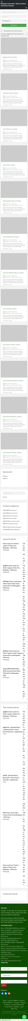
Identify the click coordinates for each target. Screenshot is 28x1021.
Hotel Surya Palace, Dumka (11, 344)
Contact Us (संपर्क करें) (12, 1000)
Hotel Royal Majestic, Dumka (12, 416)
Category (3, 971)
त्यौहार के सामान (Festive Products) (12, 527)
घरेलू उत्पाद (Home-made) (10, 518)
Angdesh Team (8, 61)
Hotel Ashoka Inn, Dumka (11, 237)
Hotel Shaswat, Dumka (10, 129)
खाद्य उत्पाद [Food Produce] (10, 516)
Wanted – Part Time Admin (8, 946)
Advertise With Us (7, 1002)
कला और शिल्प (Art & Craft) (10, 513)
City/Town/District (6, 965)
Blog (4, 1000)
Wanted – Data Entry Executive (9, 948)
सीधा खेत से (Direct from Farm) (11, 521)
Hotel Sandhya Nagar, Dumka (12, 452)
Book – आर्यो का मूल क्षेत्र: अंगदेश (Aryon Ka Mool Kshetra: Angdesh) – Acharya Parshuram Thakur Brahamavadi (13, 930)
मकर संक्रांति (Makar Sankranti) (11, 529)
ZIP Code (3, 978)
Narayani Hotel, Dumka (10, 93)
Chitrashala (4, 954)
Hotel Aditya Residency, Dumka (13, 380)
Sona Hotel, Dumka (9, 165)
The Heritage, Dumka (10, 309)
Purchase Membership (17, 1004)
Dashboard (7, 1004)
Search (14, 25)
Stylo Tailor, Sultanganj (7, 960)
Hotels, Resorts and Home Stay (11, 60)
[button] (24, 1017)
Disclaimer (16, 1006)
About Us (22, 1000)
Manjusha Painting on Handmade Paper (12, 934)
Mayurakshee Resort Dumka (12, 201)
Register (23, 1002)
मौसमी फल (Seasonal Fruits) (10, 523)
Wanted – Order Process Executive (10, 956)
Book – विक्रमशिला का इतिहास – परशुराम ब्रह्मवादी (12, 942)
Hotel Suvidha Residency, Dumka (13, 273)
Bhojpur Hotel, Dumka (10, 57)
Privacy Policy (9, 1006)
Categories (17, 1002)
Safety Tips (14, 1009)
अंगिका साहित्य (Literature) (10, 510)
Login (21, 1006)
